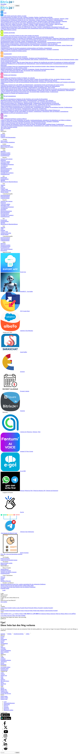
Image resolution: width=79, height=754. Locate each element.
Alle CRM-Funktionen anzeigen (8, 29)
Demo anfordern (5, 652)
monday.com (4, 675)
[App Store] (5, 716)
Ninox (2, 682)
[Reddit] (6, 749)
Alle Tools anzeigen (5, 128)
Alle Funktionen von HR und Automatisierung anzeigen (14, 113)
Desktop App (4, 690)
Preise (2, 129)
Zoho (2, 676)
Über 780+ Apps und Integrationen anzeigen (11, 554)
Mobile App (3, 689)
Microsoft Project (5, 681)
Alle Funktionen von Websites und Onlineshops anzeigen (15, 93)
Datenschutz (7, 704)
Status (2, 653)
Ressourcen (3, 664)
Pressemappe (4, 639)
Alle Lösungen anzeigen (6, 249)
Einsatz (2, 663)
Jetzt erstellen (4, 601)
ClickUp (3, 674)
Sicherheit (6, 707)
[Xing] (5, 741)
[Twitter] (6, 729)
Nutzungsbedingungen (9, 703)
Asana (2, 672)
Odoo (2, 685)
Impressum (6, 708)
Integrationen (4, 250)
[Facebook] (5, 724)
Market (2, 688)
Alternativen (4, 661)
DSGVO (6, 705)
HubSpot (3, 679)
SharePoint (3, 683)
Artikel (2, 657)
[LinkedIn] (5, 745)
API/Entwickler (4, 692)
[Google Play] (6, 719)
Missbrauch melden (8, 710)
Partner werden (4, 697)
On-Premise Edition (5, 667)
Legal (5, 701)
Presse (2, 642)
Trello (2, 678)
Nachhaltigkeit (4, 643)
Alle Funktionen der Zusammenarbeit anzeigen (12, 72)
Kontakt (3, 640)
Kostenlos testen (5, 668)
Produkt (2, 636)
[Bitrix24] (7, 2)
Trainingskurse (4, 670)
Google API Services (6, 693)
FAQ (2, 646)
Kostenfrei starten (5, 588)
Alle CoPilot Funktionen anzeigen (9, 127)
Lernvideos (3, 649)
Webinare (3, 647)
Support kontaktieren (6, 650)
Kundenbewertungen (6, 660)
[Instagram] (5, 737)
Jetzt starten (3, 4)
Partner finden (4, 696)
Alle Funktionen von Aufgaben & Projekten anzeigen (14, 51)
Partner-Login (4, 699)
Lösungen (3, 658)
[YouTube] (6, 733)
